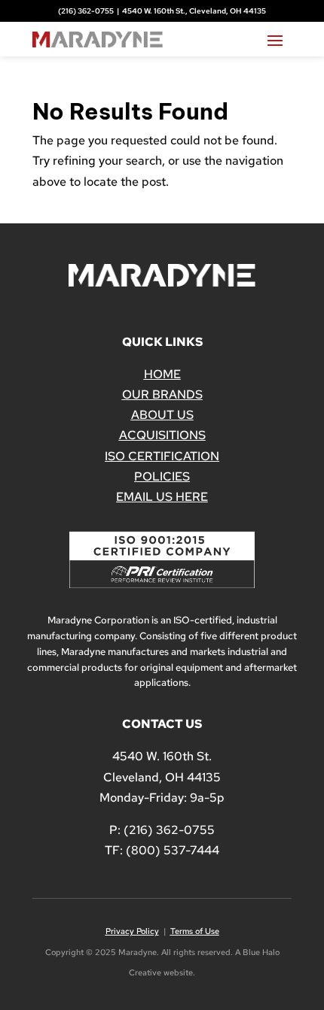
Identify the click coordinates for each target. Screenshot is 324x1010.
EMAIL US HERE (162, 497)
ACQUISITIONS (162, 435)
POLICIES (162, 476)
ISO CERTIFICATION (162, 456)
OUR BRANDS (162, 394)
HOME (162, 374)
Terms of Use (194, 931)
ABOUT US (162, 415)
